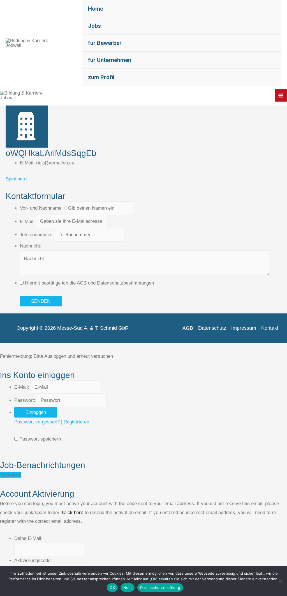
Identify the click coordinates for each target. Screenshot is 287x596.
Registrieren (76, 422)
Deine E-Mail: (28, 538)
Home (95, 8)
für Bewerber (105, 43)
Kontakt (269, 328)
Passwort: (24, 400)
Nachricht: (30, 246)
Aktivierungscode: (33, 560)
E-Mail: (27, 221)
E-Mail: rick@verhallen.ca (47, 163)
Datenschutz (212, 328)
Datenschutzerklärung (160, 587)
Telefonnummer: (36, 234)
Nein (127, 587)
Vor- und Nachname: (41, 208)
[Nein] (280, 581)
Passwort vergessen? (37, 422)
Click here (72, 512)
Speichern (16, 179)
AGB (82, 283)
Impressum (243, 328)
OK (112, 587)
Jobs (94, 25)
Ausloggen (55, 356)
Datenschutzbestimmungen (125, 283)
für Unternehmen (109, 60)
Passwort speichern (40, 439)
